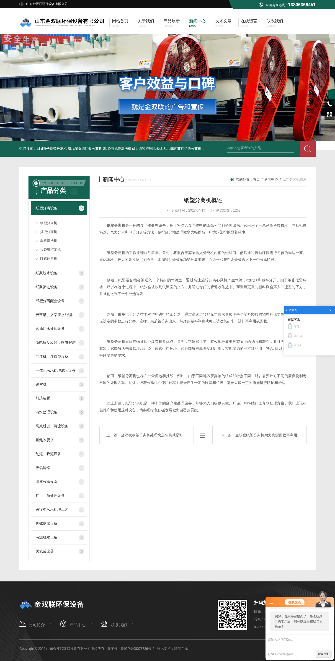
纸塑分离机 (48, 223)
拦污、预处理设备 (50, 496)
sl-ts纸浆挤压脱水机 (147, 148)
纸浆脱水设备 (46, 273)
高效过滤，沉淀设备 (52, 426)
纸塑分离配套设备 (50, 301)
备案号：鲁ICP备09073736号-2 (130, 649)
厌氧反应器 (45, 551)
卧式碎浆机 (48, 258)
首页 (256, 179)
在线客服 (294, 319)
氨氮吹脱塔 (45, 440)
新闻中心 (271, 179)
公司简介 (36, 624)
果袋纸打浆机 (50, 249)
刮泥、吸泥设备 (48, 454)
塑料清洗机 (48, 241)
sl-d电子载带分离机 (52, 148)
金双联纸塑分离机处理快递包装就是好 (152, 435)
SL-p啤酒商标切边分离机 (182, 148)
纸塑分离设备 (46, 208)
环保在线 (181, 649)
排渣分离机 (48, 232)
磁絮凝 (41, 384)
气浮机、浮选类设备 (52, 356)
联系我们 (119, 624)
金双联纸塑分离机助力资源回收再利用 (266, 435)
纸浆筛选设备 (46, 287)
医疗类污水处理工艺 (52, 509)
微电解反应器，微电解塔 (56, 343)
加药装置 (43, 398)
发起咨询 (323, 654)
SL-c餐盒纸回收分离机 (85, 148)
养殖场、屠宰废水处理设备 (56, 315)
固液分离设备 (46, 482)
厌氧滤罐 (43, 468)
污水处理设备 (46, 412)
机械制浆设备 (46, 523)
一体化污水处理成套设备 (56, 370)
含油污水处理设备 (50, 329)
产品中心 (78, 624)
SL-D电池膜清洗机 (117, 148)
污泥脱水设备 (46, 537)
